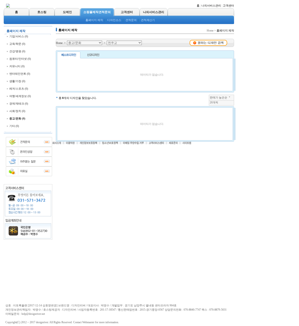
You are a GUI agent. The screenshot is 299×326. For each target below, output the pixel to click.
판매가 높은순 (218, 97)
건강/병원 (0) (17, 51)
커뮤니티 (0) (17, 66)
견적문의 (131, 20)
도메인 (67, 12)
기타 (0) (14, 126)
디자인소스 (114, 20)
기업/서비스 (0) (18, 36)
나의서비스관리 (211, 5)
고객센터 (228, 5)
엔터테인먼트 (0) (19, 73)
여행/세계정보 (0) (20, 96)
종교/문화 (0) (17, 118)
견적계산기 (148, 20)
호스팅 (41, 12)
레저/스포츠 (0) (18, 88)
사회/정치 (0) (17, 111)
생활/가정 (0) (17, 81)
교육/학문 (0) (17, 44)
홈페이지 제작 (94, 20)
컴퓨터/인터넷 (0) (20, 58)
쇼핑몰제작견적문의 (97, 12)
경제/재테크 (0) (18, 103)
